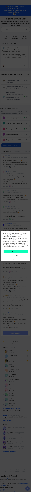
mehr (16, 255)
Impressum (11, 259)
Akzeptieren (16, 252)
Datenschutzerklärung (18, 259)
